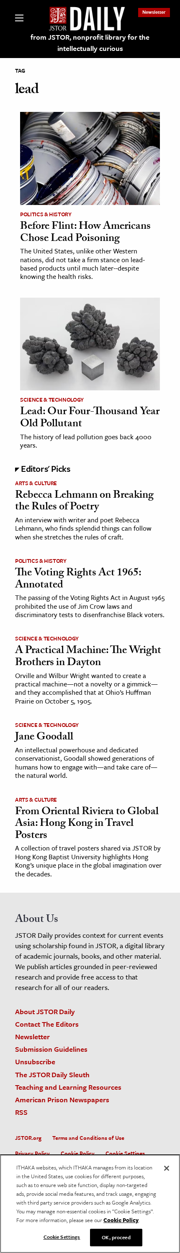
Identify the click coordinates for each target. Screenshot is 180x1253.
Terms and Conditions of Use (88, 1138)
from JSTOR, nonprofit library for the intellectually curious (90, 42)
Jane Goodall (44, 738)
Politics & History (46, 214)
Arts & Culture (36, 483)
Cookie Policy (78, 1153)
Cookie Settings (125, 1153)
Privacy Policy (32, 1153)
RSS (21, 1112)
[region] (90, 1203)
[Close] (166, 1168)
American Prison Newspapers (62, 1099)
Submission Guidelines (51, 1049)
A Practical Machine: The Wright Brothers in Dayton (88, 657)
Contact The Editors (47, 1024)
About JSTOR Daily (45, 1011)
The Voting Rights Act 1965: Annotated (78, 579)
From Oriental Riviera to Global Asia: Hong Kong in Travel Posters (87, 824)
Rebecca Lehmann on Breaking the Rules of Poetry (84, 502)
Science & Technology (52, 399)
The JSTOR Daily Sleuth (52, 1074)
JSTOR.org (28, 1138)
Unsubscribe (35, 1061)
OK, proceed (116, 1237)
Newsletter (154, 11)
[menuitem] (154, 12)
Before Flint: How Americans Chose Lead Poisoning (85, 233)
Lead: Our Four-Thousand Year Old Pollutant (89, 418)
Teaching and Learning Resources (68, 1087)
